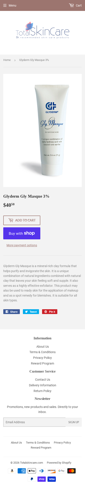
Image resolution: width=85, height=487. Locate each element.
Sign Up (73, 422)
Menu (12, 5)
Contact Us (42, 379)
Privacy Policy (42, 357)
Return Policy (42, 391)
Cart (78, 5)
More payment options (22, 245)
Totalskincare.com (31, 462)
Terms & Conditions (42, 352)
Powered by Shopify (59, 462)
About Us (42, 346)
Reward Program (42, 363)
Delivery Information (42, 385)
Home (7, 60)
